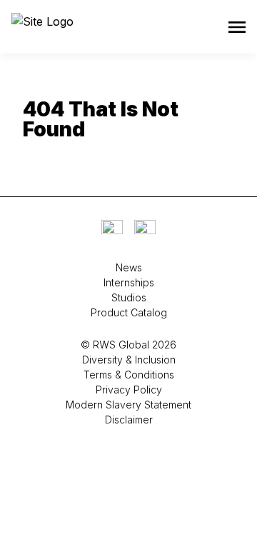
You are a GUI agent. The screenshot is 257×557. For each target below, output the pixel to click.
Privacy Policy (129, 389)
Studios (128, 297)
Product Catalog (129, 312)
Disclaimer (129, 419)
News (129, 267)
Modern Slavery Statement (128, 404)
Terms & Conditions (129, 374)
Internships (129, 282)
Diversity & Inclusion (129, 359)
